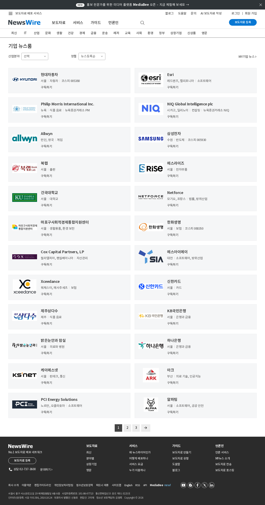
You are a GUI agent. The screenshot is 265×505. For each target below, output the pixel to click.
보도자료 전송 (223, 464)
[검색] (142, 23)
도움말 (182, 13)
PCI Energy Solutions (59, 399)
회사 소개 (13, 485)
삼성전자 (174, 133)
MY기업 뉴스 (247, 57)
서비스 (78, 22)
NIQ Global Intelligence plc (190, 104)
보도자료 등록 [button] (22, 460)
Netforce (175, 192)
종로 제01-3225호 (121, 493)
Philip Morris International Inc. (67, 104)
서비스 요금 (136, 464)
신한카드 (174, 281)
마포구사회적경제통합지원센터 (65, 222)
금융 (93, 33)
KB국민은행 (176, 311)
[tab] (106, 445)
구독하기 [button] (46, 87)
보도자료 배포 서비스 (28, 13)
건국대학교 (49, 192)
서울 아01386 (32, 497)
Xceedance (50, 281)
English (128, 485)
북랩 (44, 163)
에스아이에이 (177, 251)
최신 (14, 33)
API (145, 485)
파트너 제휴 (102, 485)
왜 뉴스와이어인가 (140, 452)
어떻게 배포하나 (138, 458)
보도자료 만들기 (181, 452)
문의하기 (46, 469)
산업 (36, 33)
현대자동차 (49, 74)
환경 (150, 33)
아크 (170, 370)
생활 (59, 33)
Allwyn (46, 133)
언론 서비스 (222, 452)
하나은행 (174, 340)
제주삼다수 (49, 311)
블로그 (169, 13)
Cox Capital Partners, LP (62, 251)
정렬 (74, 56)
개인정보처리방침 (63, 485)
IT (25, 33)
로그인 (235, 13)
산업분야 (13, 56)
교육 (127, 33)
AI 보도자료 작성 (211, 13)
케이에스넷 (49, 370)
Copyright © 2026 (133, 497)
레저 (116, 33)
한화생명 (174, 222)
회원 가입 (251, 13)
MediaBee (156, 485)
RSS (137, 485)
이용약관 (26, 485)
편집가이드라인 (42, 485)
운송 (105, 33)
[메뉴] (11, 13)
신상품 (191, 33)
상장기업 (176, 33)
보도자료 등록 (243, 22)
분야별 (90, 458)
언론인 (113, 22)
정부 (162, 33)
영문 (204, 33)
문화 (48, 33)
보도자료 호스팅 (224, 470)
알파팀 (172, 399)
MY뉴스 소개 (222, 458)
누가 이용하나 (137, 470)
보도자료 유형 (180, 458)
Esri (170, 74)
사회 (139, 33)
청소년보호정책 (84, 485)
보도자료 (58, 22)
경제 (82, 33)
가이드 (96, 22)
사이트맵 (116, 485)
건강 (70, 33)
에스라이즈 (175, 163)
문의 (193, 13)
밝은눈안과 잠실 (53, 340)
